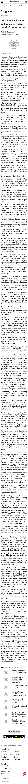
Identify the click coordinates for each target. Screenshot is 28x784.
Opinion (17, 760)
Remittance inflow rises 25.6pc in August (19, 671)
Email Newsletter (5, 765)
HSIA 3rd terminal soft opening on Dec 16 (19, 686)
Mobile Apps (6, 769)
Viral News (5, 760)
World (18, 6)
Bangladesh (5, 6)
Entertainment (6, 754)
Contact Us (5, 771)
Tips (3, 774)
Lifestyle (17, 754)
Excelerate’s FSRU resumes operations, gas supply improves (19, 714)
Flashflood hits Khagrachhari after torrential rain (18, 721)
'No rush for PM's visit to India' (19, 707)
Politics (12, 6)
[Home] (1, 15)
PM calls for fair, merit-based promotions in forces (19, 693)
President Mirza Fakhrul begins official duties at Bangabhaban (17, 679)
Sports (23, 6)
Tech (16, 757)
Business (4, 757)
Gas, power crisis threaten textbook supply (18, 700)
